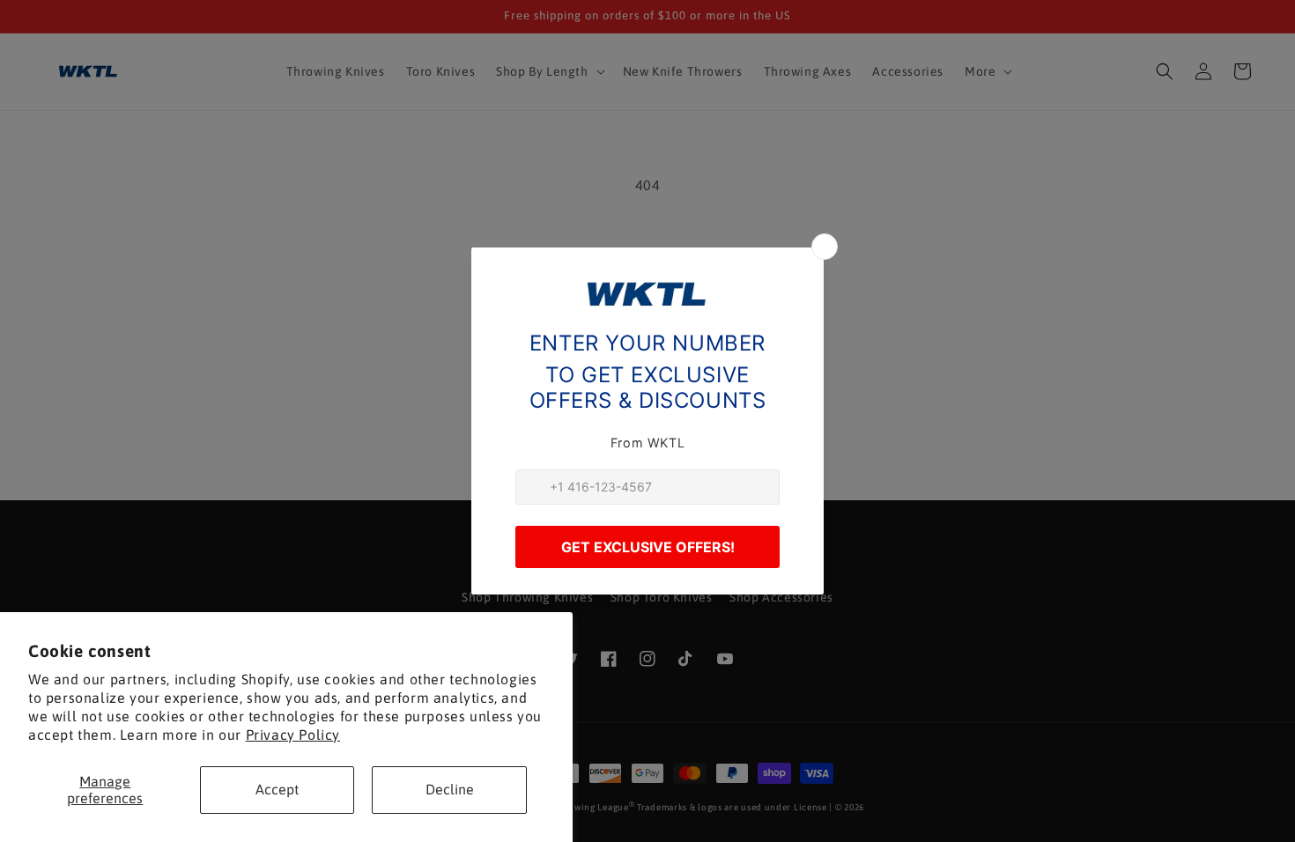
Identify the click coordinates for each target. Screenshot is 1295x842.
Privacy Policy (293, 734)
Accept (277, 789)
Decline (450, 789)
